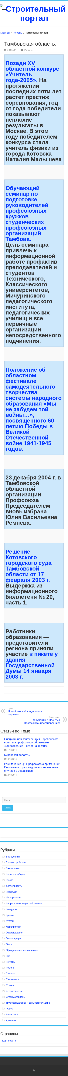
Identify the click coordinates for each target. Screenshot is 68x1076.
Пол (8, 956)
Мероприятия (13, 926)
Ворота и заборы (15, 874)
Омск (9, 944)
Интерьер (11, 891)
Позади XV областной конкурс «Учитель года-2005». (32, 71)
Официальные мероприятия (22, 950)
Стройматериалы (15, 996)
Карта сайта (9, 1040)
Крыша (10, 915)
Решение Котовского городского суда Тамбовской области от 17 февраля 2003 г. (28, 565)
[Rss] (33, 1070)
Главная (5, 32)
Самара (10, 973)
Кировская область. (17, 755)
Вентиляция (12, 868)
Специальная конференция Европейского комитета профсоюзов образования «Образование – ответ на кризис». (31, 742)
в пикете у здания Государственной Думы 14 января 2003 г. (31, 665)
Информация (13, 897)
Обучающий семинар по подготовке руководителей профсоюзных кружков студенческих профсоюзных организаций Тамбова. (26, 213)
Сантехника (12, 979)
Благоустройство (16, 862)
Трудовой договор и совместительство (28, 1002)
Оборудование (14, 932)
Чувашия (11, 1020)
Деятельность (14, 885)
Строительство (14, 991)
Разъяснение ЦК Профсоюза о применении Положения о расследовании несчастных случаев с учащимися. (32, 767)
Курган (10, 921)
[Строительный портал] (34, 12)
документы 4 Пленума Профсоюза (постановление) (42, 720)
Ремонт (10, 967)
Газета (9, 880)
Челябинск (12, 1014)
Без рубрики (13, 856)
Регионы (17, 32)
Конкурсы (11, 909)
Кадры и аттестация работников (24, 903)
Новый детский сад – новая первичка (25, 711)
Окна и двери (13, 938)
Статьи (10, 985)
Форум (9, 1008)
